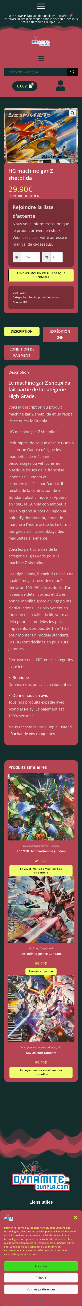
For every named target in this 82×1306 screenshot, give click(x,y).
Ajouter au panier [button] (41, 971)
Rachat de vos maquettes (33, 733)
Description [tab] (22, 331)
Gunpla (17, 302)
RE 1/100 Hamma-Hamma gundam (41, 851)
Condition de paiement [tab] (21, 352)
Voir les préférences (41, 1289)
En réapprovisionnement (44, 297)
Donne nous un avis (30, 695)
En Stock (33, 948)
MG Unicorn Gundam (41, 1053)
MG (51, 948)
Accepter (41, 1266)
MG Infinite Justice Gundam (41, 954)
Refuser (41, 1278)
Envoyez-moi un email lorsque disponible (41, 275)
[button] (76, 1217)
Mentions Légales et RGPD (41, 1300)
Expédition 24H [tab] (60, 334)
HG (25, 302)
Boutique (21, 677)
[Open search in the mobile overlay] (41, 72)
